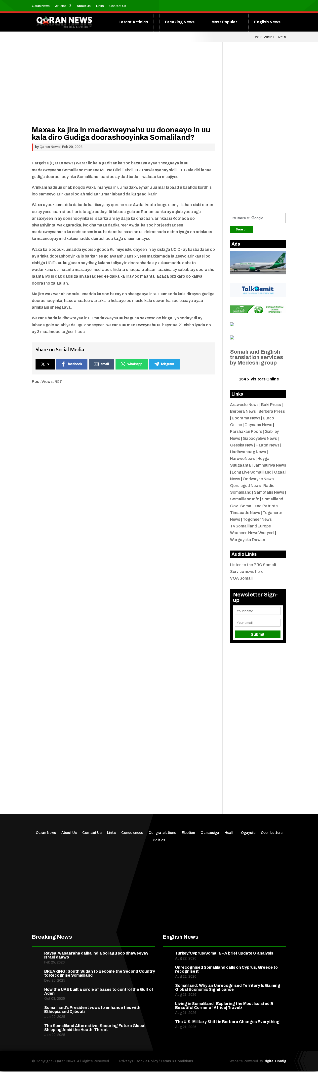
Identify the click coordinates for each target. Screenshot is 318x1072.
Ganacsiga (209, 833)
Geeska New (241, 445)
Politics (159, 840)
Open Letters (271, 833)
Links (100, 6)
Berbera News (243, 411)
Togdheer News (257, 519)
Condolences (132, 833)
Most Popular (224, 22)
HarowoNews (242, 458)
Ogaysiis (248, 833)
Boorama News (246, 418)
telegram (167, 364)
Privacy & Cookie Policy (138, 1061)
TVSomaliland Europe (250, 526)
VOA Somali (241, 578)
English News (267, 22)
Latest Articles (133, 22)
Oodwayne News (258, 479)
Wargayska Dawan (247, 540)
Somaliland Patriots (259, 506)
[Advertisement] (123, 91)
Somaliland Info (244, 499)
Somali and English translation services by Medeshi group (256, 357)
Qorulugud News (245, 485)
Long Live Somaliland (252, 472)
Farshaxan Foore (246, 431)
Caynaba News (258, 425)
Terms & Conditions (176, 1061)
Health (230, 833)
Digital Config (275, 1061)
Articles (60, 6)
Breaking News (180, 22)
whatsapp (134, 364)
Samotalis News (269, 492)
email (105, 364)
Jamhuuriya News (269, 465)
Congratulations (162, 833)
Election (188, 833)
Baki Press (271, 405)
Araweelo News (244, 405)
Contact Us (117, 6)
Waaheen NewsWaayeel (252, 533)
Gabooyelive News (260, 438)
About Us (84, 6)
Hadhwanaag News (248, 452)
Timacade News (245, 513)
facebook (75, 364)
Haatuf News (267, 445)
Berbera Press (271, 411)
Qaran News (41, 6)
